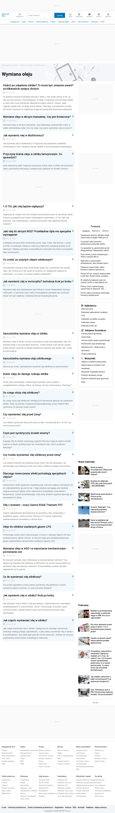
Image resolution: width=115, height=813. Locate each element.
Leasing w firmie (63, 761)
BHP (21, 761)
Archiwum (98, 782)
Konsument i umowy (46, 756)
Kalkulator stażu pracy (65, 791)
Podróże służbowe (82, 788)
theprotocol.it (99, 793)
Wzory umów (99, 788)
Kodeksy (42, 796)
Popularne (86, 231)
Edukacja (94, 22)
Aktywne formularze (95, 330)
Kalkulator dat (62, 780)
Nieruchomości (83, 22)
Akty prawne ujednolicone (48, 793)
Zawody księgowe (8, 761)
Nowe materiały (86, 461)
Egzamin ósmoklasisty (28, 796)
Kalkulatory (90, 305)
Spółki (60, 753)
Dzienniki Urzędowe (46, 785)
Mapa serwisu (101, 807)
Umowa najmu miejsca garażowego (95, 340)
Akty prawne (44, 776)
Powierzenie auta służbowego (93, 344)
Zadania (5, 785)
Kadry (24, 22)
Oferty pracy (99, 796)
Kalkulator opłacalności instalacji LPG (94, 314)
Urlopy (22, 758)
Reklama (89, 807)
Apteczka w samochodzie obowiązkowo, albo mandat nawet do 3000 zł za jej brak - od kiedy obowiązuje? (95, 262)
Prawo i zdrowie (44, 766)
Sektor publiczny (42, 22)
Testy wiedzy (24, 799)
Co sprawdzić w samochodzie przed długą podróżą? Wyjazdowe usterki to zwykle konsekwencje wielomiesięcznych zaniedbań (95, 249)
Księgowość (14, 22)
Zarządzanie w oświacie (28, 791)
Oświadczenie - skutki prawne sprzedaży (93, 348)
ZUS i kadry (6, 758)
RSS (74, 807)
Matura (22, 793)
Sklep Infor (42, 764)
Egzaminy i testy (26, 788)
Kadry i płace (6, 791)
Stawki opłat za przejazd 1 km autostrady (93, 366)
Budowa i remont (101, 758)
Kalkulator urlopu (88, 322)
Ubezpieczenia (25, 756)
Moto (73, 22)
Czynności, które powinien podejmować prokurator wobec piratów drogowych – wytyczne (93, 243)
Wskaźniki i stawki (83, 776)
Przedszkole (24, 780)
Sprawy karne (44, 753)
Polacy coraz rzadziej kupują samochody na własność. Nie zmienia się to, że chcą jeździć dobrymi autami (93, 287)
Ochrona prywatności (17, 807)
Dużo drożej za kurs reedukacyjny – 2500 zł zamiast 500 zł (95, 255)
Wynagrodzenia (25, 753)
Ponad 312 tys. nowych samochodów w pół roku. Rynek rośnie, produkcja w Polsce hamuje (95, 275)
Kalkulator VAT (63, 785)
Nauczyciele (24, 785)
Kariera (68, 807)
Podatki (4, 750)
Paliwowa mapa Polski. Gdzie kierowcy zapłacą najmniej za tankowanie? (92, 268)
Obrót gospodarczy (8, 756)
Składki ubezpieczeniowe (85, 785)
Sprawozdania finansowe (85, 766)
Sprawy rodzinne (45, 750)
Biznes (31, 22)
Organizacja (6, 780)
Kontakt (81, 807)
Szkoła (22, 782)
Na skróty (98, 776)
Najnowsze (96, 231)
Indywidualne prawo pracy (29, 750)
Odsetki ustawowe (82, 791)
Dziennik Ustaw (44, 780)
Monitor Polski (44, 782)
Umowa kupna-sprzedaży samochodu (91, 335)
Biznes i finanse (63, 750)
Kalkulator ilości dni (89, 326)
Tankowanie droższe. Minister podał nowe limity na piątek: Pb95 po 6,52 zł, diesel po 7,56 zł (95, 236)
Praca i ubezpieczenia (65, 756)
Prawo (53, 22)
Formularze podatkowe (103, 791)
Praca (41, 761)
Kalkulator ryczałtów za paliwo (93, 319)
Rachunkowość (7, 753)
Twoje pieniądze (63, 22)
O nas (4, 807)
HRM (22, 764)
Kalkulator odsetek (64, 788)
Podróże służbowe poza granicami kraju (95, 380)
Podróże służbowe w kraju (91, 375)
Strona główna (7, 65)
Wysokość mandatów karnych (93, 372)
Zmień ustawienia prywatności (40, 807)
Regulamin (59, 807)
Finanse (97, 756)
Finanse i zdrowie (64, 764)
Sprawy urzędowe (45, 758)
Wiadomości (99, 750)
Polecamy (83, 605)
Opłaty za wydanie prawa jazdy (93, 362)
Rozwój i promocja (8, 788)
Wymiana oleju (39, 65)
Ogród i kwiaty (100, 761)
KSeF (102, 22)
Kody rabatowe (100, 785)
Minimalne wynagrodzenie (85, 782)
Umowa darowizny (88, 354)
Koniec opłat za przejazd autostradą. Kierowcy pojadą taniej (95, 294)
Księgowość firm (8, 747)
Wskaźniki (90, 358)
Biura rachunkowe (83, 747)
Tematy (22, 65)
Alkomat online (87, 309)
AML (77, 769)
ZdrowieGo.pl (99, 780)
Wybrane (105, 231)
